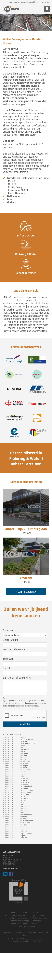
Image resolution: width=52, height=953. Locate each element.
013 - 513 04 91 (9, 861)
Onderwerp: (9, 630)
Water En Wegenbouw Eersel (16, 768)
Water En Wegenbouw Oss (15, 803)
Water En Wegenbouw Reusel (16, 807)
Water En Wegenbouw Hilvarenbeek (18, 786)
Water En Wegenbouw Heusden (17, 784)
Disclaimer (28, 932)
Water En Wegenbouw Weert (16, 831)
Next (50, 22)
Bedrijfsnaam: (10, 640)
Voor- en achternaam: (15, 649)
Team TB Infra (13, 2)
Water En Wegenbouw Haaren (16, 778)
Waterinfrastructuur (40, 918)
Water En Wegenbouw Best (15, 745)
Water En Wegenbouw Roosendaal (18, 809)
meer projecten (26, 592)
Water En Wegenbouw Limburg (16, 788)
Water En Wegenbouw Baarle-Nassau (19, 739)
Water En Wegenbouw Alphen (16, 737)
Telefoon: (8, 659)
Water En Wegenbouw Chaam (16, 758)
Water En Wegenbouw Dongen (16, 766)
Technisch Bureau (15, 912)
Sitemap (26, 935)
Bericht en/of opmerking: (17, 678)
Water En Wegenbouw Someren (17, 813)
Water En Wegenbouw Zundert (16, 837)
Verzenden (25, 724)
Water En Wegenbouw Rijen (15, 805)
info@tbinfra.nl (9, 863)
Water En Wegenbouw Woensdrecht (18, 833)
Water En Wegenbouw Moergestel (18, 792)
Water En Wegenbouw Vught (16, 825)
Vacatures (46, 2)
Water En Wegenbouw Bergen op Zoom (20, 743)
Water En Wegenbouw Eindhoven (17, 770)
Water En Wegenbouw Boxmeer (17, 750)
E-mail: (6, 668)
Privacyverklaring (41, 932)
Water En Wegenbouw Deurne (16, 764)
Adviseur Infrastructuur (33, 912)
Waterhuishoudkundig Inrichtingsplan (25, 923)
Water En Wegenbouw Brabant (16, 754)
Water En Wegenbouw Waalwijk (17, 829)
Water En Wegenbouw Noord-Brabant (19, 794)
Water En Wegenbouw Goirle (16, 776)
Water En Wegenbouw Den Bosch (17, 762)
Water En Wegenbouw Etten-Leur (17, 772)
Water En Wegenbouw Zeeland (16, 835)
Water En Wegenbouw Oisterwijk (17, 798)
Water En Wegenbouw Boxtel (16, 752)
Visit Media (38, 941)
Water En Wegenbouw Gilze (15, 774)
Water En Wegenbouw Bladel (16, 748)
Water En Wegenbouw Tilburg (16, 817)
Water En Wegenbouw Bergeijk (16, 741)
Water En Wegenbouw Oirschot (16, 796)
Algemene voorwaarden (12, 932)
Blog (38, 2)
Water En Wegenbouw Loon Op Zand (19, 790)
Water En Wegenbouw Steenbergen (18, 815)
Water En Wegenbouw (26, 926)
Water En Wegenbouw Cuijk (15, 760)
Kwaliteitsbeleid (28, 2)
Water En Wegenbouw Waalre (16, 827)
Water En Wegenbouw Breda (16, 756)
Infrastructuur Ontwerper (37, 915)
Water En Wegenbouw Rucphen (17, 811)
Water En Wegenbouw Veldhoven (17, 823)
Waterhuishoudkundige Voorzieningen (26, 921)
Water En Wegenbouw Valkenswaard (19, 821)
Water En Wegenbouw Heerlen (16, 780)
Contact (47, 6)
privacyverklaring (31, 706)
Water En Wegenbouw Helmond (17, 782)
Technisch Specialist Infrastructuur (17, 918)
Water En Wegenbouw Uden (15, 819)
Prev (2, 22)
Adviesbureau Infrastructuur (14, 915)
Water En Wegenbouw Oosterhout (18, 800)
